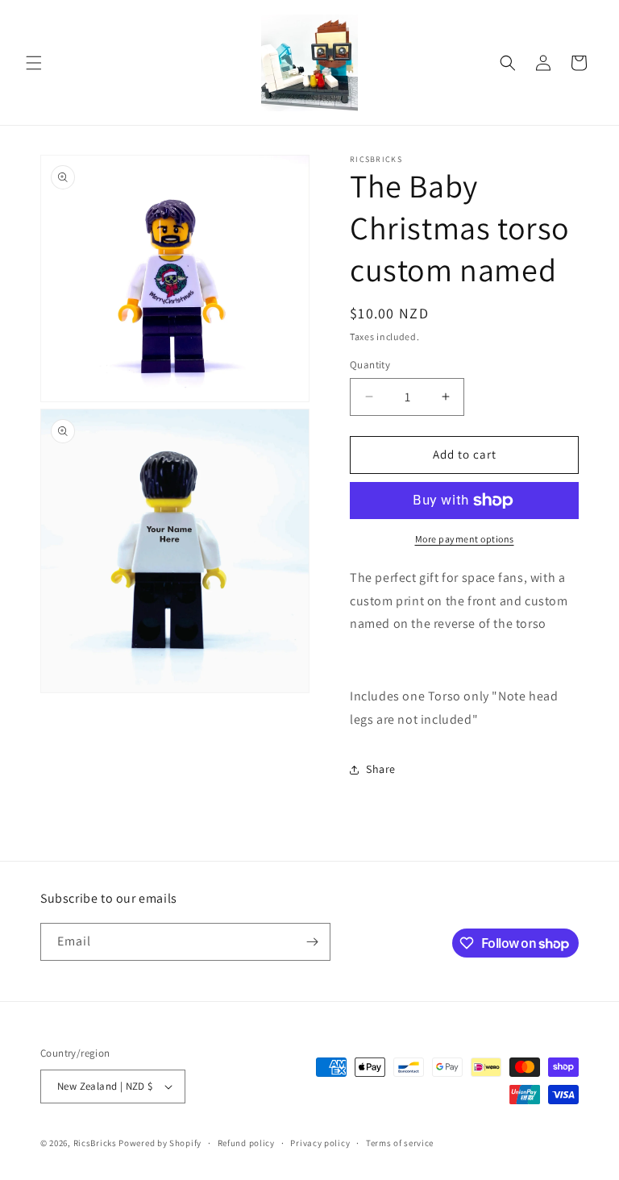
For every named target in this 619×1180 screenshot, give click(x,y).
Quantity (370, 365)
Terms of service (400, 1143)
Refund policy (246, 1143)
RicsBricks (95, 1143)
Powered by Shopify (159, 1143)
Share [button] (381, 769)
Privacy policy (320, 1143)
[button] (34, 63)
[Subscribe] (312, 942)
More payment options (464, 539)
